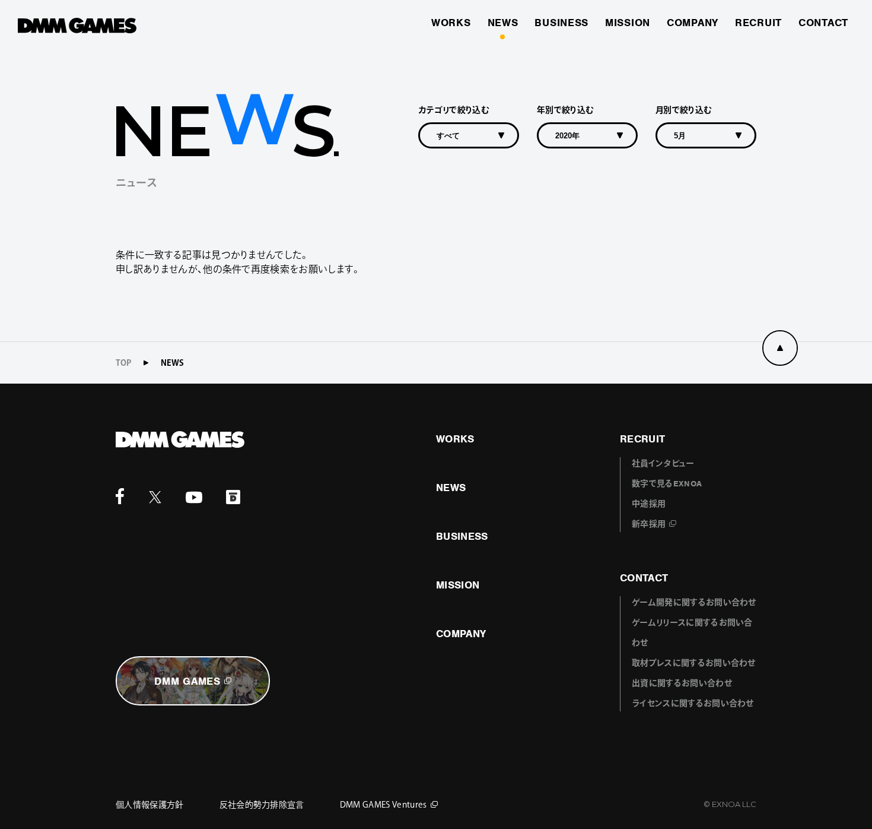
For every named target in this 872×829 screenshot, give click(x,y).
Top (123, 363)
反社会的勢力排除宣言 (261, 804)
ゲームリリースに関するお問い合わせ (692, 633)
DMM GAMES (187, 681)
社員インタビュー (663, 463)
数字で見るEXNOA (667, 484)
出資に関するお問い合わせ (682, 683)
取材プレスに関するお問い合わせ (694, 663)
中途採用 (649, 504)
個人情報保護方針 (150, 804)
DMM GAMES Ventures (383, 804)
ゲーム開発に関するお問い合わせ (694, 602)
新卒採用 (649, 524)
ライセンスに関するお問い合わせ (693, 703)
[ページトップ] (780, 348)
